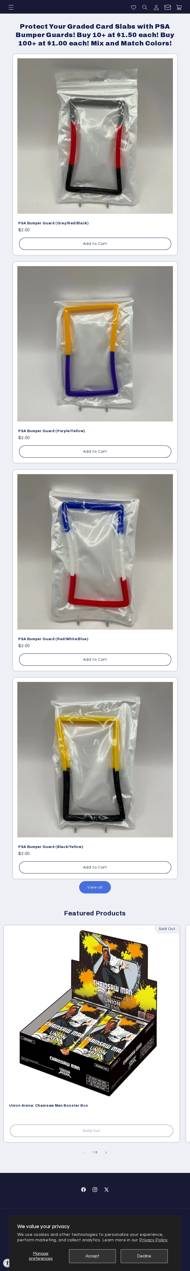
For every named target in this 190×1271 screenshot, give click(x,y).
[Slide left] (83, 1152)
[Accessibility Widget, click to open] (7, 1263)
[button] (11, 7)
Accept (92, 1256)
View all (95, 887)
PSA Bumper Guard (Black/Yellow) (50, 846)
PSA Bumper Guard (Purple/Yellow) (51, 431)
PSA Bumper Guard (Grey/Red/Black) (53, 223)
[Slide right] (106, 1152)
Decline (144, 1256)
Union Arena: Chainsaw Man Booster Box (48, 1105)
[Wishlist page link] (133, 7)
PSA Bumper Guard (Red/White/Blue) (53, 639)
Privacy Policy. (153, 1240)
